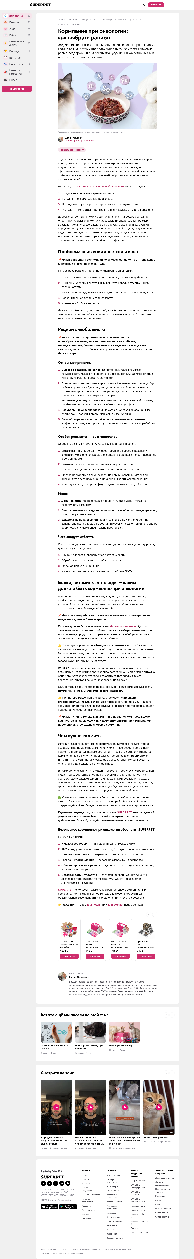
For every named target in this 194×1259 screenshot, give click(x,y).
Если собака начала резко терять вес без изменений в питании (124, 1140)
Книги (157, 1204)
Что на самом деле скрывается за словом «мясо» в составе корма (89, 1140)
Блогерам (111, 1229)
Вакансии (86, 1206)
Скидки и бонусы (114, 1190)
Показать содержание (71, 150)
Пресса (85, 1179)
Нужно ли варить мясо (156, 1137)
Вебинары (86, 1218)
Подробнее (69, 956)
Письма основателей (91, 1195)
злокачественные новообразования (100, 186)
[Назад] (148, 914)
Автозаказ (111, 1213)
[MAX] (67, 1183)
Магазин (73, 19)
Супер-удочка (161, 1213)
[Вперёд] (154, 914)
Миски (158, 1200)
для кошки (94, 904)
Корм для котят (138, 1206)
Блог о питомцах (114, 1217)
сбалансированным (122, 626)
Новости (86, 1183)
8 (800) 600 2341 (52, 1171)
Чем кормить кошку (120, 1045)
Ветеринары (112, 1225)
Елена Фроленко (74, 138)
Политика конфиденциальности (118, 1249)
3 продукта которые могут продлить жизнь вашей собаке (54, 1140)
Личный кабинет (114, 1175)
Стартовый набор (139, 1180)
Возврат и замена (114, 1238)
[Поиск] (144, 5)
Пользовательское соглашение (86, 1249)
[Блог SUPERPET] (40, 4)
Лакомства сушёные (164, 1178)
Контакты (86, 1214)
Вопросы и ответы (115, 1202)
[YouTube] (61, 1183)
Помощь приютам (114, 1221)
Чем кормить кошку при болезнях (89, 1047)
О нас (84, 1175)
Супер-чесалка (162, 1217)
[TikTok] (55, 1183)
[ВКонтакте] (49, 1183)
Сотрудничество (89, 1210)
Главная (61, 19)
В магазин (156, 5)
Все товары (136, 1228)
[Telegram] (43, 1183)
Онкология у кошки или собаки (54, 1047)
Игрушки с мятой (163, 1208)
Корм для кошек (87, 19)
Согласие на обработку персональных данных (62, 1253)
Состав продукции (139, 1232)
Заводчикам (112, 1234)
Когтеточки (160, 1196)
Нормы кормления (115, 1186)
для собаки (115, 904)
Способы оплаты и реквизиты (54, 1249)
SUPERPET (124, 812)
